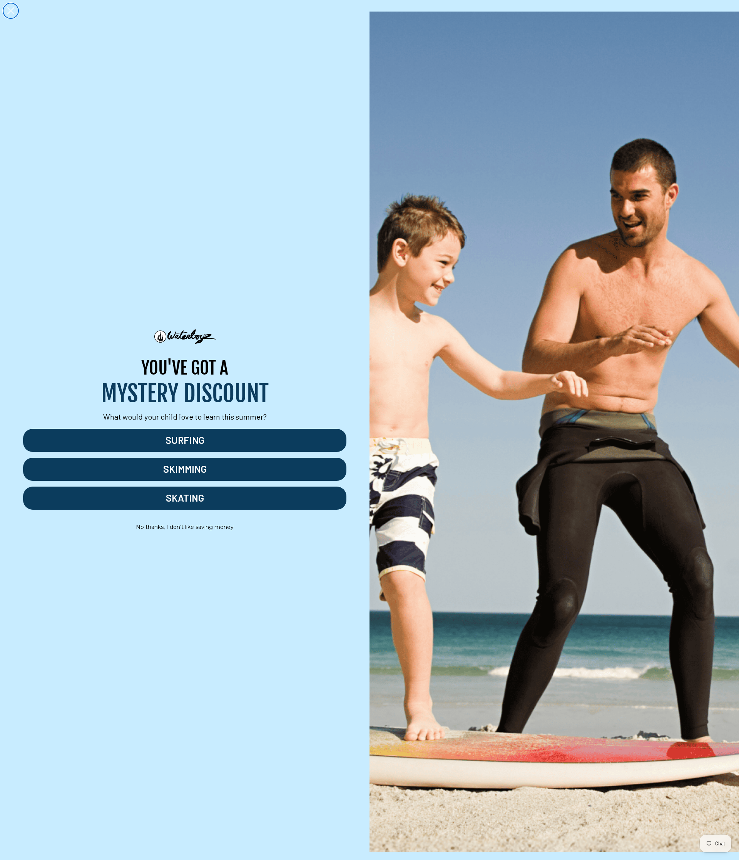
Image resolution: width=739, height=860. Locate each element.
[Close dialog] (10, 10)
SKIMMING (185, 469)
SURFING (185, 440)
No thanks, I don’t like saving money (185, 527)
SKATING (185, 498)
